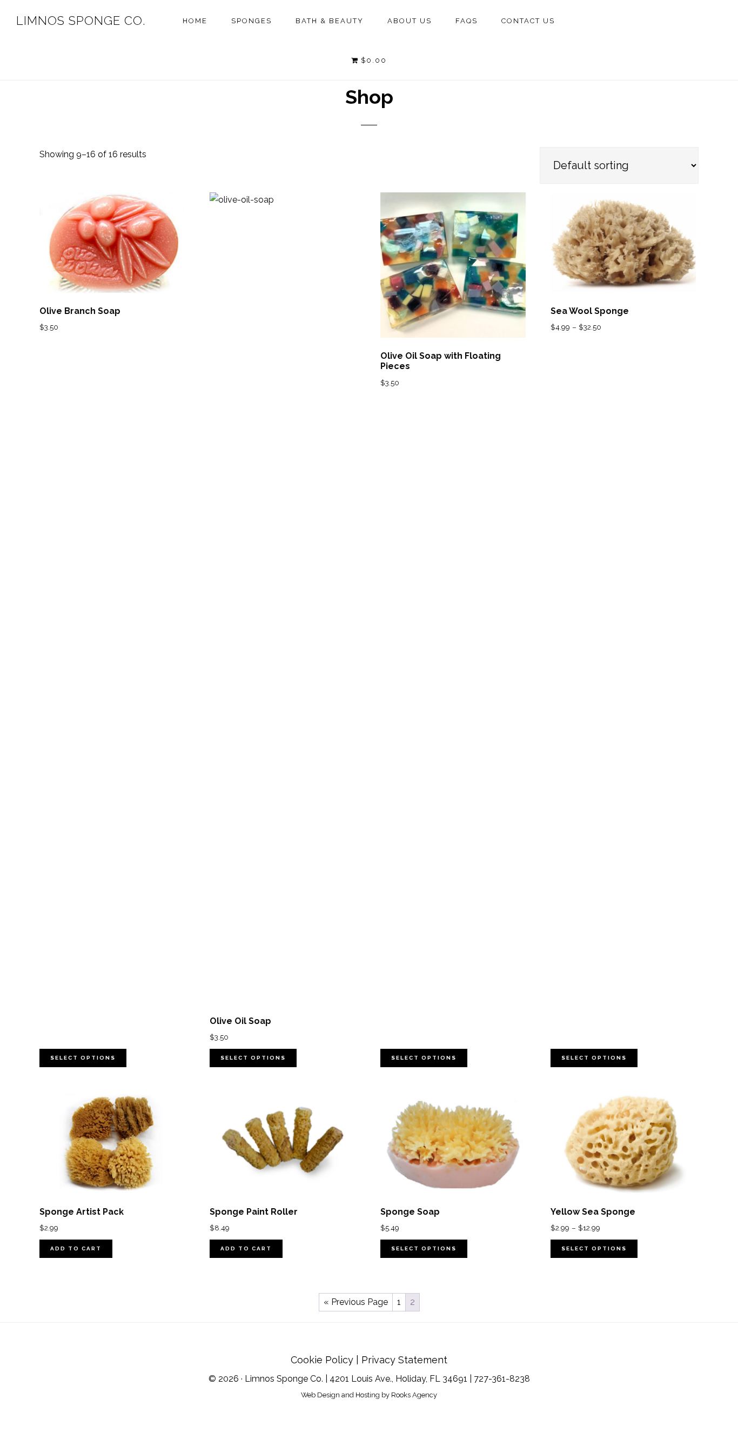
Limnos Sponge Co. (80, 21)
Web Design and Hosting (340, 1395)
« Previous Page (356, 1302)
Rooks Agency (414, 1395)
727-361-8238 (502, 1379)
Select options (83, 1058)
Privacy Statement (404, 1359)
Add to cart (76, 1248)
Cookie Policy (322, 1359)
